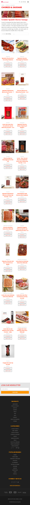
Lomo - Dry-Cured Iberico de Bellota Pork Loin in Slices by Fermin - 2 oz (22, 160)
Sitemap (15, 421)
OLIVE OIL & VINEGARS (15, 442)
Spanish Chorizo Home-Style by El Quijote (22, 126)
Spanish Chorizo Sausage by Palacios (22, 59)
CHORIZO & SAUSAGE (15, 434)
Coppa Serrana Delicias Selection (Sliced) (22, 330)
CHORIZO (15, 409)
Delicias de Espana (15, 464)
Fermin (15, 454)
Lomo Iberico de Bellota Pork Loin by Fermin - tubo (8, 330)
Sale (15, 413)
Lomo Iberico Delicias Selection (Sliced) (22, 262)
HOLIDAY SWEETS (15, 428)
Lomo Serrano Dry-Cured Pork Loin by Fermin (22, 296)
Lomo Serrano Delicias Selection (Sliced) (7, 295)
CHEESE (15, 436)
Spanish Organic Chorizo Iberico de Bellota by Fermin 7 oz (22, 229)
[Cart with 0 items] (25, 2)
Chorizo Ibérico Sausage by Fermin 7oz (7, 159)
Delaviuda (15, 460)
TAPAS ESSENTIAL (15, 445)
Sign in (12, 419)
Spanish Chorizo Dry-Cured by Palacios (8, 59)
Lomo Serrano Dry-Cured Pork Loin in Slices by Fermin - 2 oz (8, 126)
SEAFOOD (15, 407)
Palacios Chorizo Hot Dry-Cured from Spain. (8, 263)
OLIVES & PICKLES (15, 405)
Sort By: (3, 33)
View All (15, 473)
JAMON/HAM (15, 404)
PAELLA (15, 411)
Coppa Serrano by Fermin (8, 363)
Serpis (15, 471)
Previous (2, 503)
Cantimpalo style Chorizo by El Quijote (22, 194)
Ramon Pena (15, 470)
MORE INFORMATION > (15, 485)
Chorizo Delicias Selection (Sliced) (8, 228)
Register (17, 419)
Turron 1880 (15, 456)
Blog (15, 415)
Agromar (15, 466)
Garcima (15, 468)
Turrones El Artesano (15, 458)
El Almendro (15, 462)
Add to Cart (7, 66)
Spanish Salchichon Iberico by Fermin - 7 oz (8, 92)
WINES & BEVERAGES (15, 443)
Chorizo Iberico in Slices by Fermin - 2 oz (22, 91)
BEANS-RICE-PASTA (15, 438)
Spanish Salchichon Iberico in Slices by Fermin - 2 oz (8, 195)
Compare (7, 63)
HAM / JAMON (15, 430)
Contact (15, 417)
